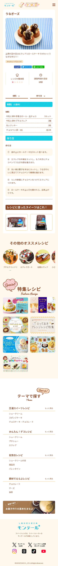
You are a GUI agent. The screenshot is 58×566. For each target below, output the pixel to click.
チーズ (12, 488)
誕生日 (12, 464)
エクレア (13, 445)
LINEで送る (39, 67)
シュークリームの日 (17, 460)
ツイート (28, 67)
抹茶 (11, 492)
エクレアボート (26, 267)
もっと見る (49, 408)
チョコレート (14, 484)
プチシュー (13, 441)
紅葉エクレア (42, 267)
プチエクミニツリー (10, 268)
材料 (14, 95)
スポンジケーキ (15, 417)
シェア (17, 67)
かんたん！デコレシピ (14, 61)
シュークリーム (15, 413)
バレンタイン (14, 468)
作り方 (39, 95)
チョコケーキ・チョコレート (21, 421)
